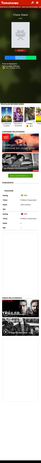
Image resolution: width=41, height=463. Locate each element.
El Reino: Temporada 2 (28, 200)
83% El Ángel (13, 68)
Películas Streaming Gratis (11, 7)
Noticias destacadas (30, 7)
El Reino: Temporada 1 (28, 218)
